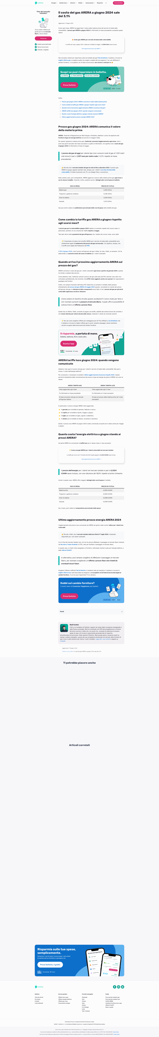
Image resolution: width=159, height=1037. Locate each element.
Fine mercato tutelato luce (113, 999)
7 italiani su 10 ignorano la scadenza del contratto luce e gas (54, 829)
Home (63, 651)
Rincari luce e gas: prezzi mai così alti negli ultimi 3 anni (78, 690)
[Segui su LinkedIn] (122, 987)
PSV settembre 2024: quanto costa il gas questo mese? (53, 936)
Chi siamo (37, 999)
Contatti (37, 1001)
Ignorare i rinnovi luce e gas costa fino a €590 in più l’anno (53, 759)
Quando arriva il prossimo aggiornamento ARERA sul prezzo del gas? (84, 108)
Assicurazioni (89, 3)
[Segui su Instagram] (118, 987)
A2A (83, 999)
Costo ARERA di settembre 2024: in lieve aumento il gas (53, 930)
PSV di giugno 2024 (65, 251)
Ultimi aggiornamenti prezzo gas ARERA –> (91, 48)
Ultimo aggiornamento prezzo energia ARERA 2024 (78, 117)
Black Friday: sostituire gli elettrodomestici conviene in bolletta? (55, 778)
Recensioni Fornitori (42, 696)
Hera (83, 1003)
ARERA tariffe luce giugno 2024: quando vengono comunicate (81, 111)
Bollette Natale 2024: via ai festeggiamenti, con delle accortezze (55, 848)
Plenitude (84, 997)
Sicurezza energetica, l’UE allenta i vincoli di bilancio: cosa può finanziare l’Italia (47, 726)
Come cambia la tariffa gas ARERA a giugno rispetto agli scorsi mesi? (83, 105)
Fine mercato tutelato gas (113, 997)
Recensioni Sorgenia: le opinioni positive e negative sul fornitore (79, 726)
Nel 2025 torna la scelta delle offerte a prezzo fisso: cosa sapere (55, 772)
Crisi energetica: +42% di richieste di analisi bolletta (52, 753)
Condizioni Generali (80, 1021)
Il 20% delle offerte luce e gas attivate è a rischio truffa (52, 822)
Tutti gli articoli (39, 997)
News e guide (109, 1007)
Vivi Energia (85, 1007)
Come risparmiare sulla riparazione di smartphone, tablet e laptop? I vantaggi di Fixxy (110, 690)
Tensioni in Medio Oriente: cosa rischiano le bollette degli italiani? (56, 765)
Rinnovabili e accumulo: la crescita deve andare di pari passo (54, 911)
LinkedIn (62, 641)
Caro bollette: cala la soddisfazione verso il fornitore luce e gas (55, 816)
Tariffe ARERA (109, 1001)
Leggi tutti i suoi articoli (102, 639)
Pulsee (46, 694)
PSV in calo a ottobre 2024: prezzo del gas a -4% (51, 898)
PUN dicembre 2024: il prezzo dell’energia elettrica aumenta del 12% (57, 866)
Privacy (70, 1021)
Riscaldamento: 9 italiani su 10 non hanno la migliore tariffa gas (55, 892)
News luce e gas (80, 694)
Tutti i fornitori (86, 1011)
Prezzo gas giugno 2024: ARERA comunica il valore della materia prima (84, 102)
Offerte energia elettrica (65, 999)
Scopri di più (116, 1032)
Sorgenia (71, 733)
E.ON (83, 1009)
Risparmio (100, 3)
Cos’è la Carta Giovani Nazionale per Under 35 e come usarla (109, 726)
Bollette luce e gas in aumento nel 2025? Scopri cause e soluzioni (56, 841)
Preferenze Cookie (89, 1021)
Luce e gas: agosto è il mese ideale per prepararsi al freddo (54, 797)
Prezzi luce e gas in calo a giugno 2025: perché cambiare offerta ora (57, 810)
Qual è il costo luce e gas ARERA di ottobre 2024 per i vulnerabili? (56, 904)
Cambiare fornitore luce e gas (114, 1003)
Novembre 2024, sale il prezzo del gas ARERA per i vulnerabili (55, 873)
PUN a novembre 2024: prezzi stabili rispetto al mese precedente (56, 885)
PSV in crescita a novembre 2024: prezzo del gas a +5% (53, 879)
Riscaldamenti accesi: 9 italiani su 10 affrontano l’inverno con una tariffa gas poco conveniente (64, 784)
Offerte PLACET (110, 1005)
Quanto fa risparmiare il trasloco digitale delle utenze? (52, 791)
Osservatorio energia (64, 1003)
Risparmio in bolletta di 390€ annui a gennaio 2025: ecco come (55, 835)
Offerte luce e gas (63, 997)
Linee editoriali (39, 1003)
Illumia (84, 1005)
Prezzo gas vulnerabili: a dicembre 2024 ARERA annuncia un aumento (57, 854)
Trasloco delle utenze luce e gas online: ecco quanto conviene (55, 923)
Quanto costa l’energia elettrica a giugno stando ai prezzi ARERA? (82, 114)
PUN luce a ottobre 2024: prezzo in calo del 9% (50, 917)
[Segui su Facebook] (114, 987)
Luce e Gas (70, 651)
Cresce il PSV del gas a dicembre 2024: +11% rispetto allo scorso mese (57, 860)
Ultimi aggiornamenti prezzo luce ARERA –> (91, 459)
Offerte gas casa (63, 1001)
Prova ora (43, 38)
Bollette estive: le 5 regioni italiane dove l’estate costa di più (54, 803)
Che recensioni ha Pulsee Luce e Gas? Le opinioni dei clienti (47, 690)
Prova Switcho (118, 3)
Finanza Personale (111, 695)
